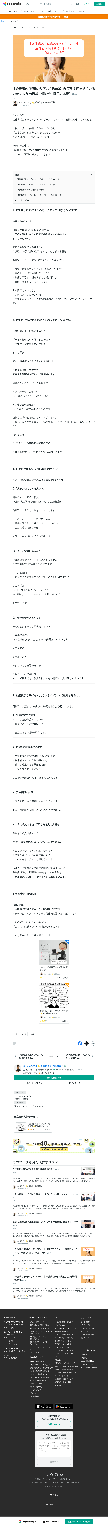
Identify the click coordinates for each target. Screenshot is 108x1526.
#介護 (24, 1034)
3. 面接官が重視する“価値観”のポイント (31, 189)
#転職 (32, 1034)
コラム (43, 27)
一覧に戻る (54, 1056)
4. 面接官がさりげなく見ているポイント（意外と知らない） (40, 194)
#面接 (17, 1034)
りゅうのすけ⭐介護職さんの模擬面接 (43, 1066)
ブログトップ (25, 27)
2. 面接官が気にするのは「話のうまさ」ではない (35, 184)
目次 (17, 174)
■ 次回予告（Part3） (23, 200)
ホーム (15, 27)
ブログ (35, 27)
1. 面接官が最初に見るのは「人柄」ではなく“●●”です (37, 179)
